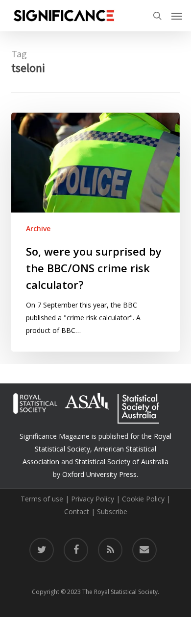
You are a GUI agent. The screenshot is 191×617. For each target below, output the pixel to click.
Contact (76, 511)
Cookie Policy (143, 498)
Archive (38, 228)
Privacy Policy (92, 498)
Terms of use (42, 498)
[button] (176, 16)
